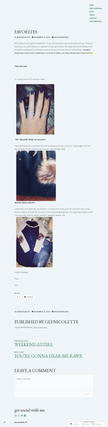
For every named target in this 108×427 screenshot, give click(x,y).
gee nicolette (19, 422)
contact (93, 18)
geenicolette (23, 37)
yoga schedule (95, 8)
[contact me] (4, 422)
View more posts (40, 327)
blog (91, 11)
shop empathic (95, 21)
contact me (89, 422)
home (91, 5)
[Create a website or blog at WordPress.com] (26, 422)
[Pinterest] (22, 415)
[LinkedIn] (25, 415)
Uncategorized (61, 37)
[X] (19, 415)
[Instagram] (15, 415)
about (92, 15)
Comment (86, 394)
